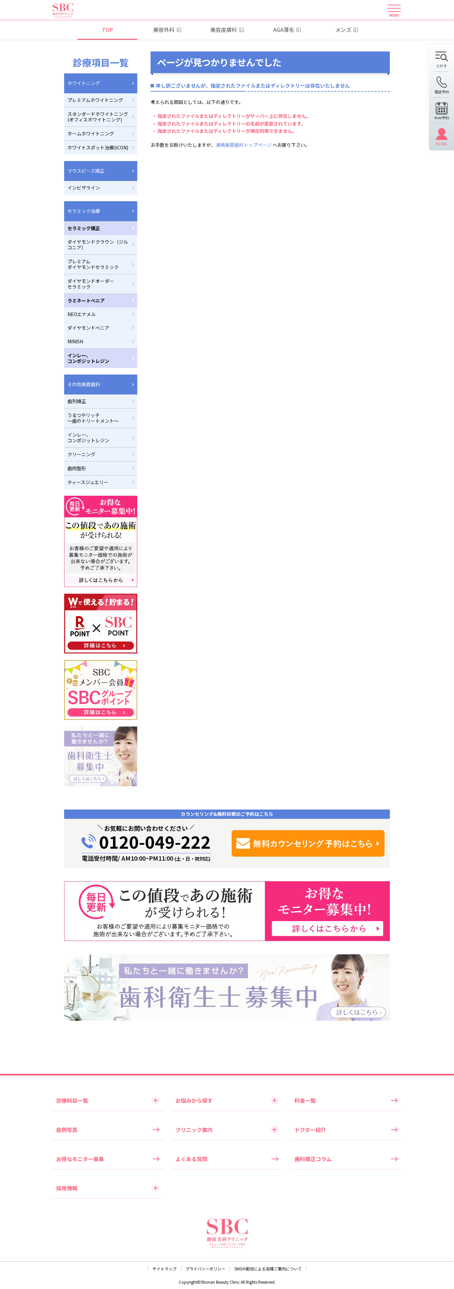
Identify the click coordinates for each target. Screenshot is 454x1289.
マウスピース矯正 (85, 170)
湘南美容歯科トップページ (244, 144)
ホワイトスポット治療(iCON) (97, 147)
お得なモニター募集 (80, 1159)
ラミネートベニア (86, 300)
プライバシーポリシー (205, 1268)
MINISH (75, 341)
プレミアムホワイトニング (95, 100)
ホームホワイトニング (90, 133)
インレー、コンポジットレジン (88, 358)
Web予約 (441, 117)
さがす (441, 65)
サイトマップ (164, 1268)
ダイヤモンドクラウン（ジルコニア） (97, 244)
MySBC (441, 143)
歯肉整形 (76, 468)
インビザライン (83, 187)
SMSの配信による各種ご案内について (268, 1268)
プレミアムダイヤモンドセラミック (93, 264)
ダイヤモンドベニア (88, 327)
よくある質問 (191, 1159)
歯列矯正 (76, 401)
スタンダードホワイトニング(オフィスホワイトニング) (97, 117)
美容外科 (163, 30)
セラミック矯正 (83, 228)
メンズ (343, 30)
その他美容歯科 (83, 384)
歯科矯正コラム (313, 1159)
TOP (107, 30)
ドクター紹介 (310, 1130)
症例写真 (66, 1130)
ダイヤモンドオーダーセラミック (90, 284)
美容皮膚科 (223, 30)
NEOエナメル (81, 314)
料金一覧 (305, 1100)
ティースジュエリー (87, 482)
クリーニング (81, 454)
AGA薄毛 (283, 30)
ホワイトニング (83, 83)
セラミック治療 (83, 211)
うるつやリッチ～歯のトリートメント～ (93, 418)
